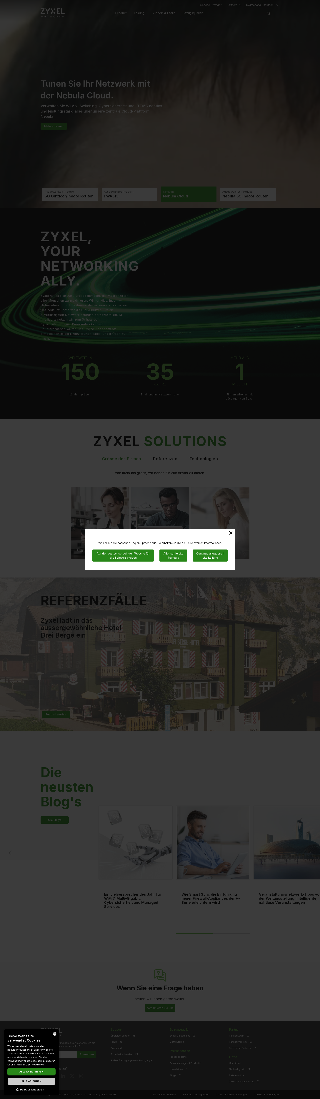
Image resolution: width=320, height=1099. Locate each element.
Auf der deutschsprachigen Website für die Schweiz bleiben (123, 555)
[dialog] (31, 1062)
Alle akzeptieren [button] (31, 1071)
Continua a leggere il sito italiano (210, 555)
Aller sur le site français (173, 555)
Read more (38, 1064)
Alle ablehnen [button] (31, 1081)
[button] (31, 1089)
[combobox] (54, 1034)
